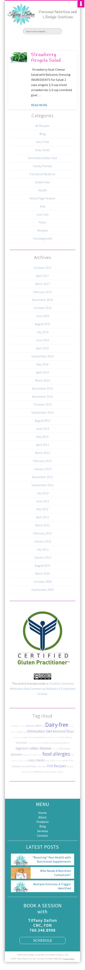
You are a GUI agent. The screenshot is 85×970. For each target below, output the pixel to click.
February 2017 (42, 292)
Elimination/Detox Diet (42, 158)
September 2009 (42, 590)
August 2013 (42, 420)
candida (44, 742)
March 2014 (42, 380)
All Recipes (42, 126)
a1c (50, 742)
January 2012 (42, 541)
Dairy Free (42, 142)
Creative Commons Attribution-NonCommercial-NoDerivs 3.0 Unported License (42, 688)
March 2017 (42, 284)
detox (60, 771)
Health (42, 190)
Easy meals (42, 150)
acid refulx (50, 760)
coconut (21, 742)
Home (42, 813)
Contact (42, 835)
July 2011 (43, 549)
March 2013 (42, 453)
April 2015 (42, 348)
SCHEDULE (42, 940)
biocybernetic (51, 737)
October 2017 (43, 268)
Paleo (42, 222)
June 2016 (42, 316)
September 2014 (42, 356)
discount (26, 754)
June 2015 (42, 340)
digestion (22, 748)
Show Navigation (72, 31)
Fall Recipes (56, 765)
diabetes (30, 726)
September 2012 (42, 485)
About (42, 817)
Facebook (28, 41)
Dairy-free (56, 724)
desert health (17, 760)
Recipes (42, 230)
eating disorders (49, 771)
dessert (16, 754)
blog (26, 760)
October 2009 (43, 582)
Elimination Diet (39, 731)
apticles (55, 749)
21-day (22, 726)
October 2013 (43, 404)
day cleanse (27, 771)
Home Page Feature (42, 198)
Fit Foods (64, 748)
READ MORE (39, 105)
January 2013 (42, 469)
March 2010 (42, 573)
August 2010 (42, 565)
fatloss (66, 742)
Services (42, 831)
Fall (72, 754)
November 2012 (42, 477)
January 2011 (42, 557)
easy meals (36, 760)
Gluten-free (42, 182)
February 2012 (42, 533)
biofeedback (36, 755)
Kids (42, 206)
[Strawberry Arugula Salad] (18, 57)
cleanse (15, 766)
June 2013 (42, 429)
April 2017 (42, 276)
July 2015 (43, 332)
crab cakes (42, 766)
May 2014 (42, 364)
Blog (42, 134)
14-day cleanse (33, 743)
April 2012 (42, 517)
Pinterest (42, 41)
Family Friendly (42, 166)
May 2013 (42, 437)
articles (14, 725)
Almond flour (63, 731)
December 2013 (42, 388)
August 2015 (42, 324)
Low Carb (43, 214)
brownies (22, 731)
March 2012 (42, 525)
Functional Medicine (42, 174)
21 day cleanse (65, 737)
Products (42, 822)
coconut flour (28, 766)
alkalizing (57, 742)
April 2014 (42, 372)
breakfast (40, 737)
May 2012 (42, 509)
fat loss (70, 766)
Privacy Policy (69, 958)
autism (37, 771)
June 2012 (42, 501)
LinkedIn (57, 41)
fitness (58, 760)
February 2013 (42, 461)
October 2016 (43, 308)
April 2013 (42, 445)
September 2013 (42, 412)
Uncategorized (42, 238)
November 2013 (42, 396)
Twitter (35, 41)
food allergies (56, 754)
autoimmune (28, 737)
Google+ (49, 41)
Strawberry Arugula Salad (46, 58)
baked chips (68, 760)
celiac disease (40, 748)
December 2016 (42, 300)
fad (43, 725)
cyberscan (17, 737)
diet (38, 726)
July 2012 (43, 493)
